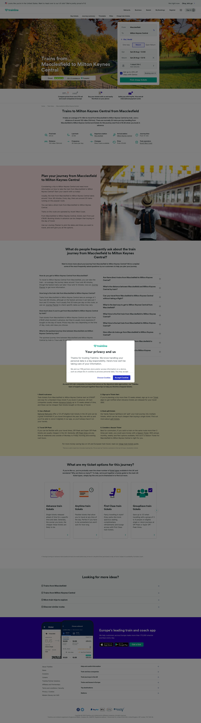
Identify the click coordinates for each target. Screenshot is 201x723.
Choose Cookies (103, 378)
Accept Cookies (121, 378)
